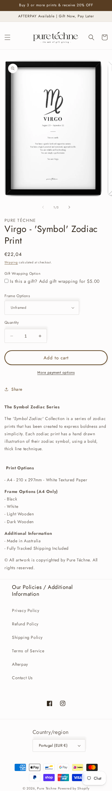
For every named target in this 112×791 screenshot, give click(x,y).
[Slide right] (69, 207)
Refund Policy (25, 624)
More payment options (56, 372)
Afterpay (20, 664)
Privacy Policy (25, 610)
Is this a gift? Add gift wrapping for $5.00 (55, 281)
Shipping (11, 262)
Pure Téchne (47, 788)
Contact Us (22, 678)
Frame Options (17, 296)
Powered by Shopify (74, 788)
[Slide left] (43, 207)
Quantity (11, 322)
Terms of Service (28, 651)
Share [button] (16, 389)
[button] (7, 37)
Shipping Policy (27, 637)
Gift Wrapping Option (22, 273)
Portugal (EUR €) (53, 745)
